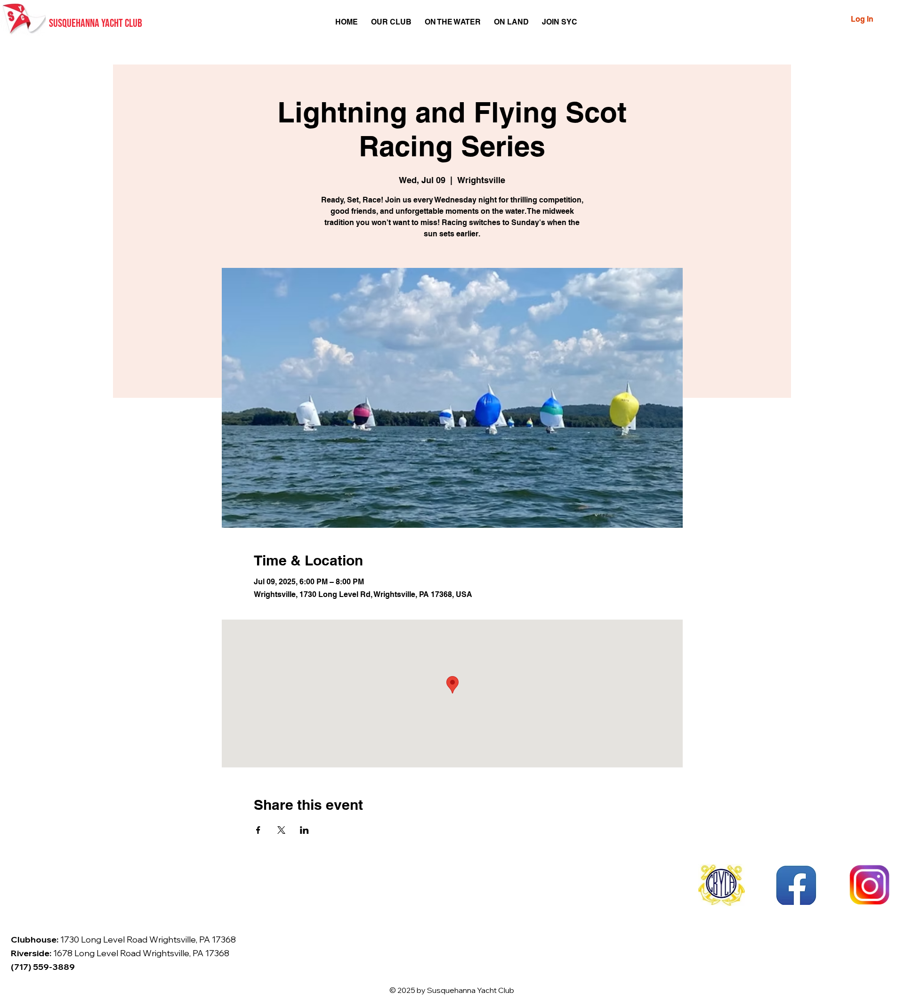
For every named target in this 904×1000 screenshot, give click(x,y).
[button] (391, 22)
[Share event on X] (281, 830)
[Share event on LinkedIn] (304, 830)
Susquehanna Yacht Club (95, 23)
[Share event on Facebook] (258, 830)
